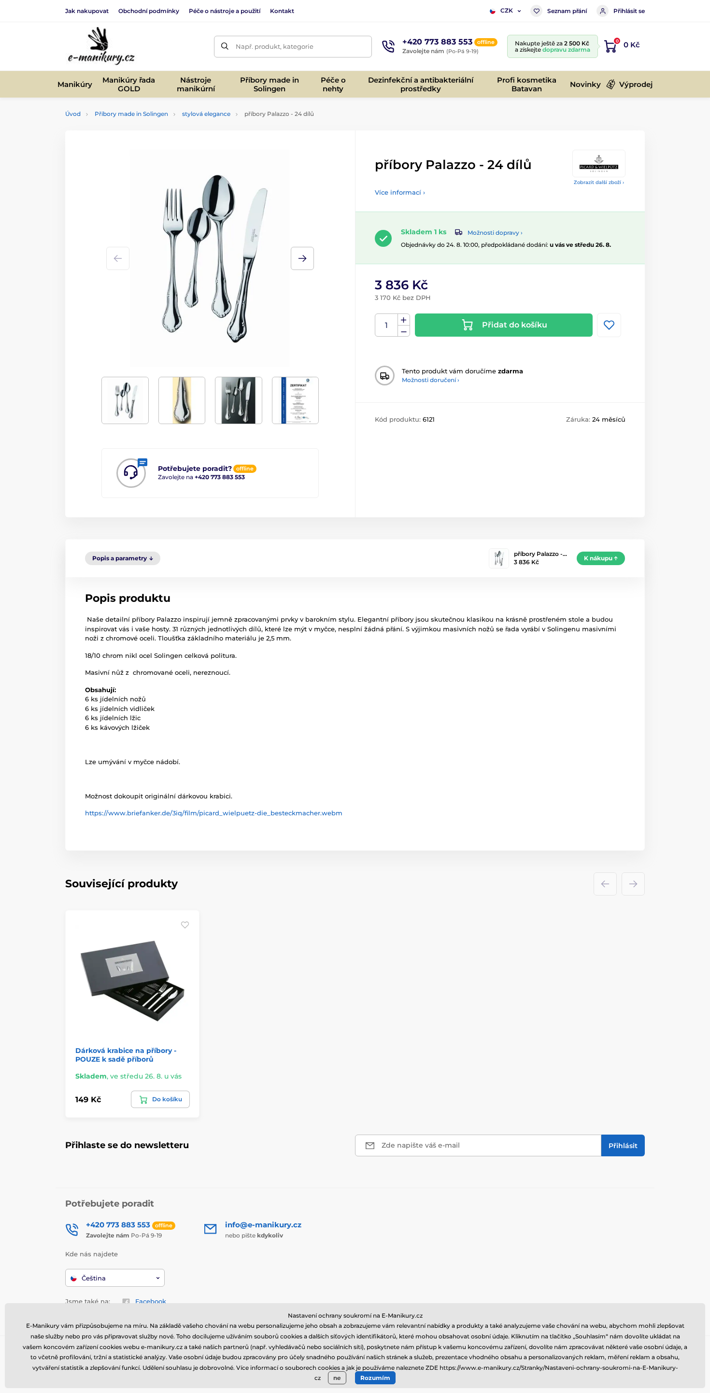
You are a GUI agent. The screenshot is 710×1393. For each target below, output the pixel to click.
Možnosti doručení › (430, 380)
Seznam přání (567, 10)
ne (337, 1377)
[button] (302, 258)
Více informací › (400, 192)
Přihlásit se (629, 10)
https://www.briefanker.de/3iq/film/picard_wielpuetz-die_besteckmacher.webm (213, 813)
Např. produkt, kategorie (274, 46)
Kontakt (282, 10)
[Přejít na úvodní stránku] (101, 46)
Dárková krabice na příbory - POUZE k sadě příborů (125, 1055)
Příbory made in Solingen (131, 113)
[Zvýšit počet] (404, 320)
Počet (386, 325)
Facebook (150, 1301)
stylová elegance (206, 113)
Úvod (73, 113)
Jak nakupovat (87, 10)
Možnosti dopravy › (495, 232)
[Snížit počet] (404, 331)
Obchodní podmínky (148, 10)
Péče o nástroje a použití (224, 10)
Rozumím (375, 1377)
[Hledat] (225, 46)
